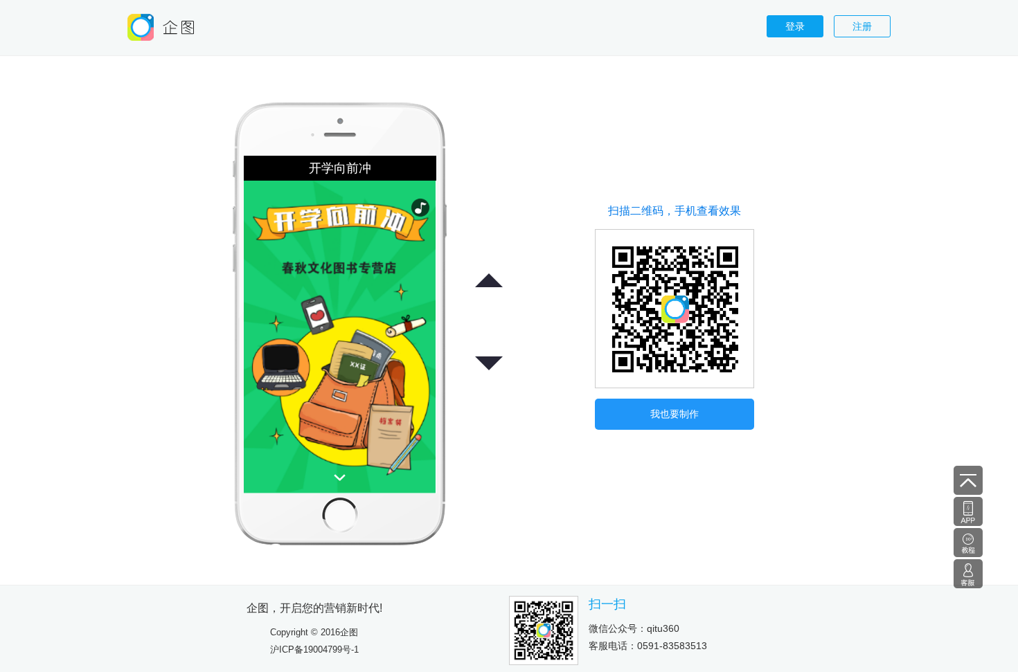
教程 (967, 542)
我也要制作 (674, 413)
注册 (862, 26)
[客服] (967, 573)
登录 (795, 26)
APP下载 (967, 511)
